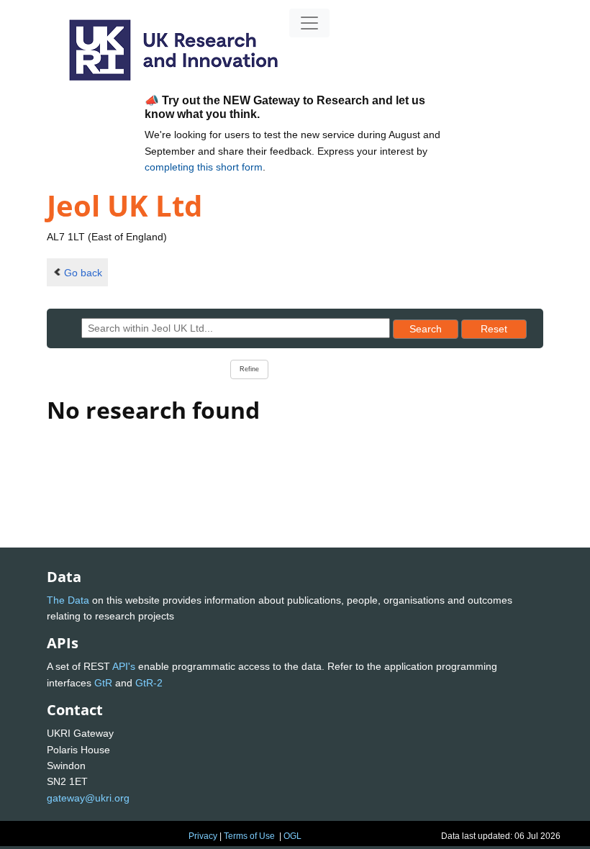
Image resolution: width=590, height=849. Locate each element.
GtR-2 (149, 683)
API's (123, 666)
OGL (292, 836)
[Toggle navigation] (309, 23)
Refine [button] (249, 369)
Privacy (203, 836)
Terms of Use (249, 836)
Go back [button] (83, 272)
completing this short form (204, 167)
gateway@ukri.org (88, 798)
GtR (103, 683)
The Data (68, 600)
